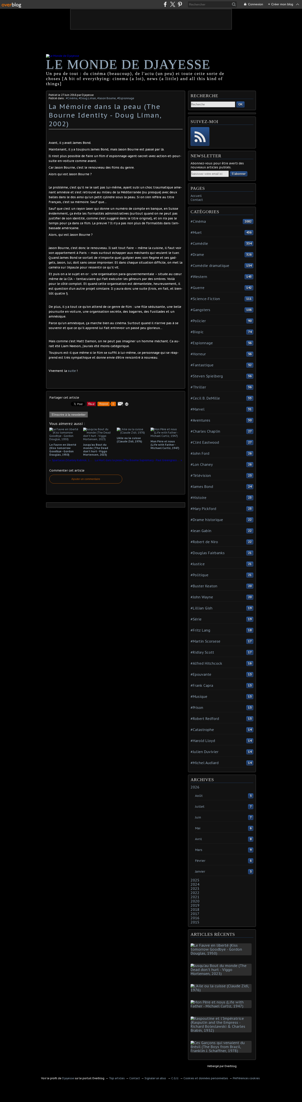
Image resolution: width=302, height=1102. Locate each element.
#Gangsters (200, 310)
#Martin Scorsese (205, 641)
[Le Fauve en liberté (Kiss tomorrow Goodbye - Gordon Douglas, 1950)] (222, 953)
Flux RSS (200, 136)
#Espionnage (125, 98)
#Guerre (198, 287)
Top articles (117, 1078)
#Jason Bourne (106, 98)
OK (240, 104)
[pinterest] (180, 4)
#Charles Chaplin (205, 431)
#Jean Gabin (201, 531)
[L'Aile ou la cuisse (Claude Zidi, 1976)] (222, 990)
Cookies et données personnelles (205, 1078)
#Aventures (200, 420)
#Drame (197, 254)
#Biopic (197, 332)
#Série (196, 619)
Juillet (200, 807)
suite (72, 371)
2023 (195, 888)
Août (199, 796)
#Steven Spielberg (207, 376)
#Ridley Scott (202, 652)
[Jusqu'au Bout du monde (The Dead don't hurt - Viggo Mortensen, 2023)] (222, 973)
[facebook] (165, 4)
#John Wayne (202, 597)
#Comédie (199, 243)
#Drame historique (207, 520)
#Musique (199, 696)
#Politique (199, 575)
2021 (195, 897)
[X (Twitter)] (172, 4)
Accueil (196, 196)
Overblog (230, 1066)
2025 (195, 880)
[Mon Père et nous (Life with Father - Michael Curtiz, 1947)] (222, 1006)
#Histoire (198, 497)
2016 (195, 918)
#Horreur (198, 354)
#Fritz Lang (200, 630)
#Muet (196, 232)
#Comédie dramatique (210, 265)
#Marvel (198, 409)
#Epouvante (201, 674)
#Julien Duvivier (204, 752)
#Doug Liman (87, 98)
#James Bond (202, 486)
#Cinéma (71, 98)
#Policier (198, 321)
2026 (195, 787)
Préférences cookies (246, 1078)
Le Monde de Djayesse (128, 64)
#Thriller (198, 387)
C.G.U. (175, 1078)
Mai (197, 828)
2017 (195, 914)
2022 (195, 893)
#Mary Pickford (203, 508)
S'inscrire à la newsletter (69, 414)
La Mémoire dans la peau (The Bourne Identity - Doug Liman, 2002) (105, 115)
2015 (195, 922)
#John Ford (200, 453)
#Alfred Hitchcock (206, 663)
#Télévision (201, 475)
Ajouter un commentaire (85, 479)
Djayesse (68, 1078)
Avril (198, 839)
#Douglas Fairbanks (208, 553)
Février (200, 861)
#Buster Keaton (204, 586)
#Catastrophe (202, 729)
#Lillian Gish (201, 608)
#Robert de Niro (204, 542)
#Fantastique (202, 365)
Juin (198, 817)
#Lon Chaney (202, 464)
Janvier (200, 872)
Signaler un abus (156, 1078)
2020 (195, 901)
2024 (195, 884)
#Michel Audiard (205, 763)
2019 (195, 905)
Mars (198, 850)
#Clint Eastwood (205, 442)
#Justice (198, 564)
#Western (199, 276)
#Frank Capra (202, 685)
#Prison (197, 707)
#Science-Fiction (205, 299)
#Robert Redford (205, 718)
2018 (195, 909)
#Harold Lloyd (203, 740)
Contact (197, 200)
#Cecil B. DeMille (205, 398)
